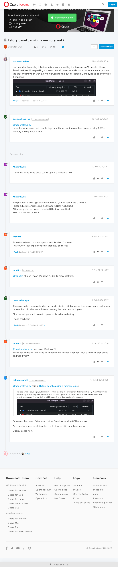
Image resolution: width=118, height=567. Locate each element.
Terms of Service (81, 502)
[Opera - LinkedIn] (24, 548)
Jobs (95, 494)
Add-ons (39, 485)
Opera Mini (13, 523)
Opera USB (13, 507)
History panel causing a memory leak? (58, 386)
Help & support (62, 485)
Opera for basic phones (20, 531)
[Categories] (34, 4)
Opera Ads (41, 498)
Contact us (99, 507)
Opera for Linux (15, 47)
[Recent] (40, 4)
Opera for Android (17, 518)
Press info (98, 489)
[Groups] (57, 4)
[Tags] (46, 4)
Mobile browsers (14, 513)
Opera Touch (14, 527)
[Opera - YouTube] (18, 548)
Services (41, 478)
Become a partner (102, 502)
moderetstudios (21, 61)
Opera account (43, 489)
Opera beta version (18, 503)
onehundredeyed (21, 119)
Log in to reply (106, 46)
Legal (77, 478)
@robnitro (29, 270)
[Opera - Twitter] (12, 548)
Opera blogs (60, 489)
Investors (98, 498)
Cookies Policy (80, 494)
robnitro (17, 236)
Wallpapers (41, 494)
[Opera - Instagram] (29, 548)
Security (77, 485)
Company (99, 478)
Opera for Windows (18, 490)
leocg (27, 453)
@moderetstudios (41, 119)
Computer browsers (16, 485)
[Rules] (63, 4)
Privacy (77, 489)
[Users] (52, 4)
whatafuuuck (19, 166)
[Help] (69, 4)
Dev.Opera (59, 498)
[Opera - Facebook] (7, 548)
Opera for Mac (15, 495)
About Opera (100, 485)
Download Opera (64, 17)
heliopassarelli (20, 380)
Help (57, 478)
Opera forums (61, 494)
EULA (76, 498)
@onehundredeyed (32, 343)
